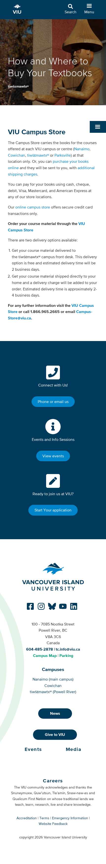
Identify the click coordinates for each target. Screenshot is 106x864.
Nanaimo (81, 149)
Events (33, 749)
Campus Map (45, 655)
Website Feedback (53, 824)
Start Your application (53, 510)
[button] (98, 127)
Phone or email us (53, 401)
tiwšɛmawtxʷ (18, 86)
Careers (53, 780)
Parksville (62, 155)
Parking (66, 655)
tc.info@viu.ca (68, 649)
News (55, 713)
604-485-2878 (39, 649)
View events (53, 456)
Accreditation (27, 818)
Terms (44, 818)
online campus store (32, 207)
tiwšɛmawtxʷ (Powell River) (53, 691)
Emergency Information (70, 818)
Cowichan (16, 155)
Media (74, 749)
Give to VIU (55, 734)
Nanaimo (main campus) (53, 679)
